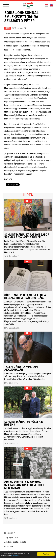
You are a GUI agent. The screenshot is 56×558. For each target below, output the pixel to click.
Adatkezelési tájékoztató (15, 542)
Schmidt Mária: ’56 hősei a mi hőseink (24, 423)
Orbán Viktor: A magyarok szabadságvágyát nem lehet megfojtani (24, 485)
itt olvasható (15, 555)
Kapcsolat (8, 546)
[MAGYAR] (46, 5)
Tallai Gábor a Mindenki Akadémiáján (21, 368)
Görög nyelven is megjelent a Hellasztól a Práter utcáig (25, 296)
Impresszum (9, 533)
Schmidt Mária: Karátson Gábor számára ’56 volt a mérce (26, 236)
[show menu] (6, 5)
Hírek (7, 28)
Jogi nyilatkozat (11, 537)
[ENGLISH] (51, 5)
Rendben (46, 554)
